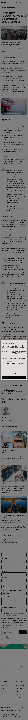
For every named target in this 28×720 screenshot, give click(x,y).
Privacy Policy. (9, 361)
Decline (14, 373)
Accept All (14, 377)
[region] (14, 360)
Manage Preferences (14, 369)
